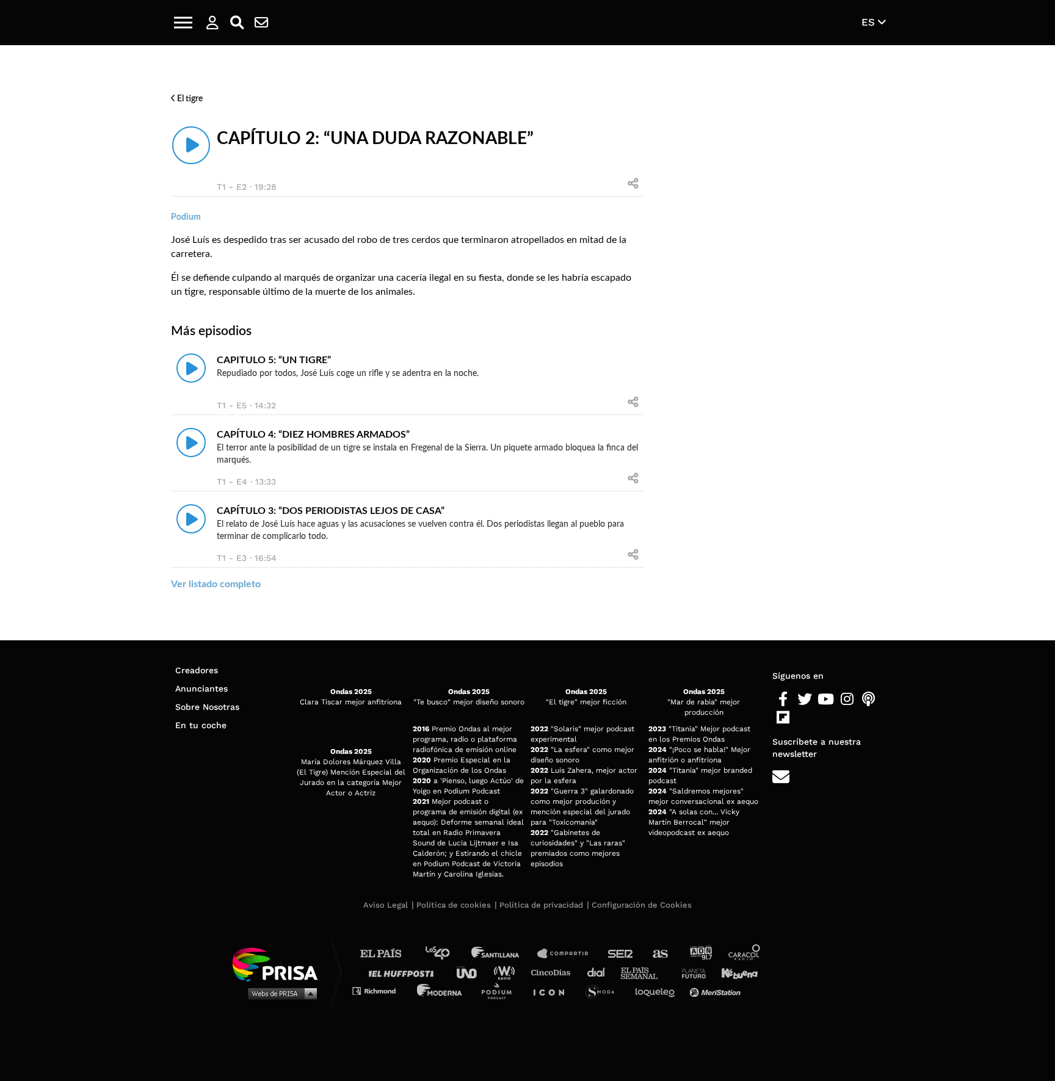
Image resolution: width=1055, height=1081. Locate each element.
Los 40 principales (446, 953)
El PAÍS (388, 953)
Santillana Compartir (568, 953)
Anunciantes (201, 688)
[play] (191, 145)
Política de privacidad (541, 904)
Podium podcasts (500, 990)
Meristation (716, 990)
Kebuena (734, 972)
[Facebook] (783, 699)
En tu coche (201, 725)
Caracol (744, 953)
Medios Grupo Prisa (279, 993)
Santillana (503, 953)
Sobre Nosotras (207, 707)
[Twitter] (804, 699)
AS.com (659, 953)
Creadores (196, 670)
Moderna (440, 990)
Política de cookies (453, 904)
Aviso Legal (385, 904)
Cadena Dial (600, 972)
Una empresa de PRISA (280, 963)
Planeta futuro (690, 972)
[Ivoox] (804, 718)
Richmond (380, 990)
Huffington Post (404, 972)
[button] (183, 22)
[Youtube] (825, 699)
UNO (472, 972)
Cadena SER (621, 953)
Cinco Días (553, 972)
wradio (507, 972)
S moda (604, 990)
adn (700, 953)
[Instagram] (847, 699)
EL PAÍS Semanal (645, 972)
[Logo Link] (527, 23)
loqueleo (658, 990)
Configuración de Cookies (642, 904)
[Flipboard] (783, 718)
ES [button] (869, 22)
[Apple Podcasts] (868, 699)
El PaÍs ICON (553, 990)
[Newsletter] (261, 22)
